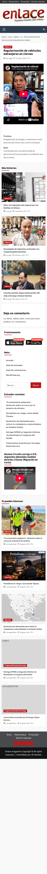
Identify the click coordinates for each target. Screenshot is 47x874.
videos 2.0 (8, 47)
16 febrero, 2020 (20, 255)
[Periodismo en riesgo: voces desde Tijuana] (23, 565)
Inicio (4, 1)
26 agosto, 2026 (24, 544)
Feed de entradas (14, 365)
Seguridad (8, 577)
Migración (8, 532)
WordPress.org (13, 375)
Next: (23, 152)
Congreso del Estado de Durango (15, 665)
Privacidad (25, 1)
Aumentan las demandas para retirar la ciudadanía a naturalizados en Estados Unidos (23, 424)
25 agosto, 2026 (24, 587)
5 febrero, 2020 (19, 299)
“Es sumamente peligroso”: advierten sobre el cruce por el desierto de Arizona (20, 405)
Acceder (10, 360)
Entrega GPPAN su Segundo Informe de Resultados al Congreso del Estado (23, 435)
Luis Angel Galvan (11, 544)
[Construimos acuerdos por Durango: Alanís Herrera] (23, 699)
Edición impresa (38, 1)
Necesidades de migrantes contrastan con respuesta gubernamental (21, 250)
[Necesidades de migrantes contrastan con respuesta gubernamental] (23, 231)
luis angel (9, 58)
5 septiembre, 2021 (20, 211)
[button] (4, 29)
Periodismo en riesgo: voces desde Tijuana (22, 414)
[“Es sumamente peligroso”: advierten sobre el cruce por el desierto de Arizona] (23, 520)
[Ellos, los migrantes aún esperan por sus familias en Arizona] (23, 187)
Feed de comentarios (16, 370)
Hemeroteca (14, 1)
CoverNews (21, 754)
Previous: (23, 139)
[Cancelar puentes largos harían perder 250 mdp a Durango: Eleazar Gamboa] (23, 275)
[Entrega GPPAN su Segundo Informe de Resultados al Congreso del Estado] (23, 654)
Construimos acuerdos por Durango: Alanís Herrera (23, 444)
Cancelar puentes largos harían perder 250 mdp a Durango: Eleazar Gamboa (22, 294)
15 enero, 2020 (21, 58)
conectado (30, 318)
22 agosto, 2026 (24, 632)
